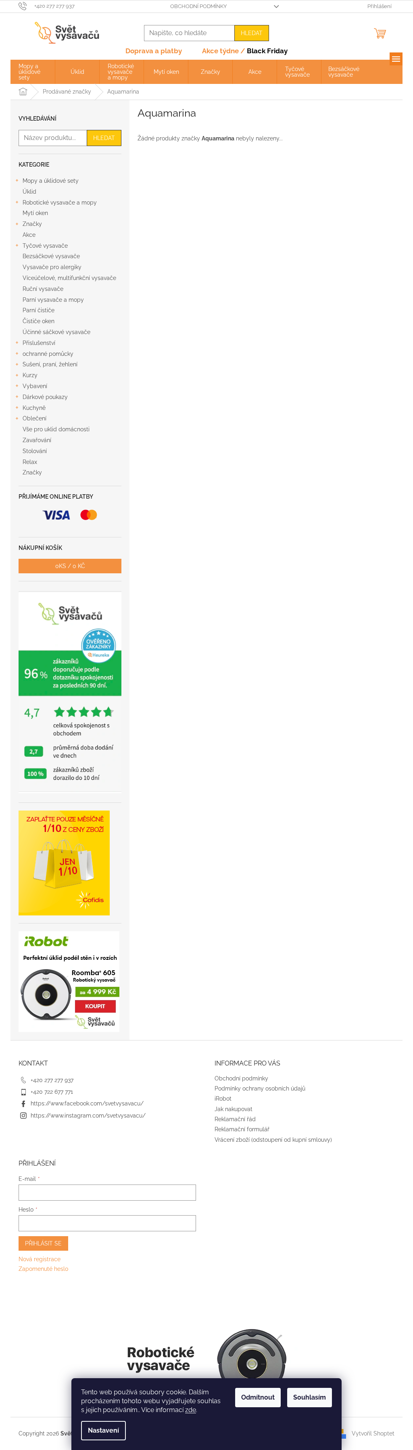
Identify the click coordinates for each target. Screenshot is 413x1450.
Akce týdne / (245, 51)
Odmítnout (258, 1397)
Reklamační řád (235, 1119)
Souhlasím (309, 1397)
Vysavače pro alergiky (52, 267)
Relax (30, 462)
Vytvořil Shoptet (373, 1433)
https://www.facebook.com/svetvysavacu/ (87, 1103)
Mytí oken (35, 213)
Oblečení (34, 418)
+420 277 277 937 (52, 1080)
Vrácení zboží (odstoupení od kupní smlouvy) (273, 1140)
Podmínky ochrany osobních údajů (260, 1088)
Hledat (252, 33)
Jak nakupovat (233, 1109)
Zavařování (37, 440)
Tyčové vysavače (45, 245)
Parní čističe (38, 310)
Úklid (29, 191)
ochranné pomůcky (48, 354)
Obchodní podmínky (198, 6)
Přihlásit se (43, 1243)
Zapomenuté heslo (43, 1269)
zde (190, 1410)
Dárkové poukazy (45, 397)
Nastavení (103, 1430)
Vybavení (35, 386)
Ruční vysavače (43, 289)
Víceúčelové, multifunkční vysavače (69, 278)
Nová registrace (39, 1259)
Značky (32, 224)
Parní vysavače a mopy (53, 300)
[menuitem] (32, 72)
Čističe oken (38, 321)
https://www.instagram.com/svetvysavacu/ (88, 1115)
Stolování (35, 451)
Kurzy (30, 375)
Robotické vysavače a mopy (60, 202)
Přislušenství (39, 343)
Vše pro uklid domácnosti (56, 429)
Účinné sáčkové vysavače (56, 332)
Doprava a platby (153, 51)
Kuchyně (34, 408)
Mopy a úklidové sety (51, 181)
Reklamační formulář (242, 1129)
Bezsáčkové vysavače (51, 256)
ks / (70, 566)
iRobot (223, 1098)
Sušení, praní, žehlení (50, 364)
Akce (29, 235)
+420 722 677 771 (52, 1092)
